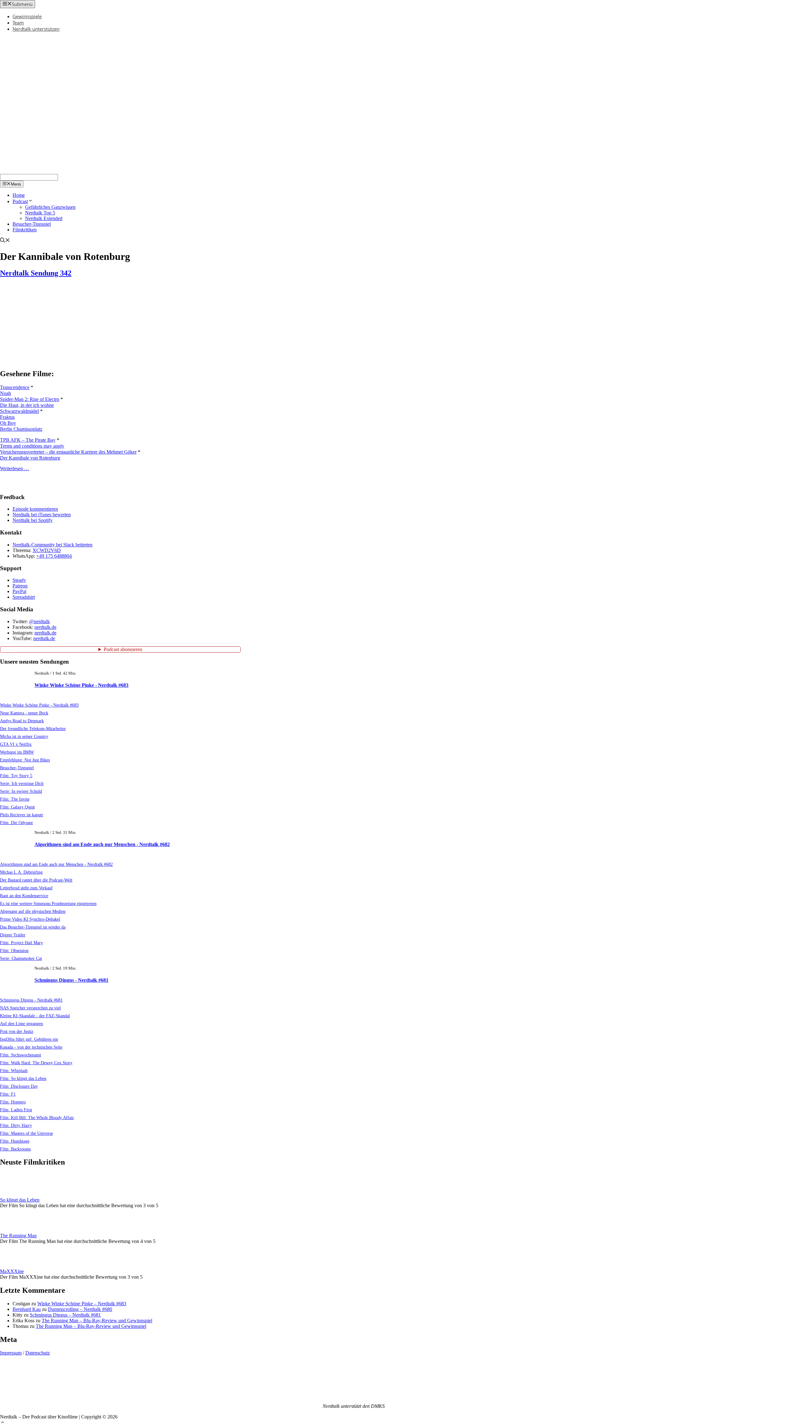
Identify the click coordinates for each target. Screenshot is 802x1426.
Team (18, 22)
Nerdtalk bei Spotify (33, 520)
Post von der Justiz (16, 1031)
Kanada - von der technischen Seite (31, 1047)
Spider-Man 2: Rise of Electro (29, 399)
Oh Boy (8, 423)
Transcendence (14, 387)
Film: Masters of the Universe (26, 1133)
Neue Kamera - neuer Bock (24, 712)
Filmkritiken (25, 229)
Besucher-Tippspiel (32, 224)
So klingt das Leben (19, 1199)
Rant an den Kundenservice (24, 895)
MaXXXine (12, 1271)
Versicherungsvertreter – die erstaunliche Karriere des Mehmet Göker (68, 452)
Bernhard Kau (27, 1309)
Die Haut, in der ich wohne (27, 405)
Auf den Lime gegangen (21, 1023)
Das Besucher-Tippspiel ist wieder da (32, 926)
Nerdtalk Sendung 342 (35, 273)
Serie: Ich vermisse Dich (22, 783)
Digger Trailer (12, 934)
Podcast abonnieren (123, 649)
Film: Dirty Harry (16, 1125)
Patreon (20, 585)
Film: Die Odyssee (16, 822)
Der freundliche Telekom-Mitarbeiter (33, 728)
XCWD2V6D (47, 550)
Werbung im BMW (17, 752)
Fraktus (7, 417)
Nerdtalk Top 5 (40, 212)
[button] (2, 1423)
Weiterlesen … (14, 468)
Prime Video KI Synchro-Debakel (30, 919)
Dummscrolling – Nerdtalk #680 (80, 1309)
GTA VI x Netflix (16, 744)
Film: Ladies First (16, 1109)
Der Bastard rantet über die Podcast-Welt (36, 879)
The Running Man (18, 1235)
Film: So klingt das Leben (23, 1078)
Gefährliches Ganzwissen (50, 207)
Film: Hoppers (13, 1101)
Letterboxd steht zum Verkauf (26, 887)
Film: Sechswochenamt (20, 1054)
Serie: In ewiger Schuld (21, 791)
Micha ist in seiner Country (24, 736)
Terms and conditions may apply (32, 446)
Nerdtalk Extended (43, 218)
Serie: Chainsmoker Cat (21, 958)
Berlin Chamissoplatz (21, 429)
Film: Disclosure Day (19, 1086)
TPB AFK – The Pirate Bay (27, 440)
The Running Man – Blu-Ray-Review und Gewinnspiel (97, 1320)
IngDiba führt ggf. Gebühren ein (29, 1039)
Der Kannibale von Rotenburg (30, 457)
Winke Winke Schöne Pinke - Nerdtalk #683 (81, 685)
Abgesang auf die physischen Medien (32, 911)
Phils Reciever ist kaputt (21, 814)
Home (19, 195)
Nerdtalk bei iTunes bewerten (42, 514)
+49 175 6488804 (54, 556)
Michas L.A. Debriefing (21, 872)
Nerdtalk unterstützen (36, 29)
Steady (19, 580)
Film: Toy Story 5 (16, 775)
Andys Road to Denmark (22, 720)
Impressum (11, 1352)
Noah (5, 393)
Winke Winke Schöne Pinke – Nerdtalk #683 (81, 1303)
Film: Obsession (14, 950)
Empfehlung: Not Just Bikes (25, 759)
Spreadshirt (24, 597)
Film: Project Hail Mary (21, 942)
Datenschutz (37, 1352)
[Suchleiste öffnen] (5, 241)
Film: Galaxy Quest (17, 806)
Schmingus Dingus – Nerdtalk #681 (65, 1315)
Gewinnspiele (27, 16)
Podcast (20, 201)
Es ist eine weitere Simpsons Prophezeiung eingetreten (48, 903)
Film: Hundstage (14, 1141)
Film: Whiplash (14, 1070)
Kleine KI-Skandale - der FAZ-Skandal (35, 1015)
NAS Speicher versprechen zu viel (30, 1007)
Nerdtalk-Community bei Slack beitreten (52, 544)
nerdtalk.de (45, 627)
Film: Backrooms (15, 1148)
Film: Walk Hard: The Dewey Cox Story (36, 1062)
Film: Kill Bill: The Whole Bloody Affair (37, 1117)
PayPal (19, 591)
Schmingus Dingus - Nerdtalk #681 (71, 980)
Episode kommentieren (35, 509)
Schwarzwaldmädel (19, 411)
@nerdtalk (39, 621)
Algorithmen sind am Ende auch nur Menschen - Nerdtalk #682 (102, 844)
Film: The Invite (14, 799)
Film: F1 (8, 1094)
